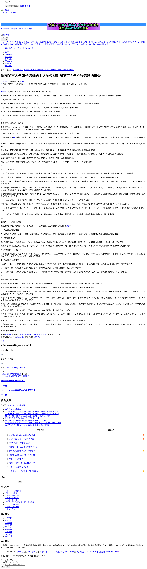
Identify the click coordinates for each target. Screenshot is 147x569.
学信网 (14, 509)
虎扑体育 (15, 507)
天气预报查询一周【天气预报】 (24, 502)
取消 (3, 567)
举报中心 (8, 527)
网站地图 (8, 525)
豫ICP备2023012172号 (66, 552)
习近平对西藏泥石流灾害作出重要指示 (25, 42)
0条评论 (23, 81)
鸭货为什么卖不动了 (57, 44)
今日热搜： (5, 42)
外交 (14, 137)
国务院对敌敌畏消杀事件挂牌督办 (22, 451)
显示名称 (4, 562)
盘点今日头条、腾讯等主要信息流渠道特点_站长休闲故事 (27, 425)
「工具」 (8, 502)
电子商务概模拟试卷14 (13, 409)
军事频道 (8, 61)
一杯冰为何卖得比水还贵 (100, 44)
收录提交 (8, 534)
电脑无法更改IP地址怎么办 (11, 374)
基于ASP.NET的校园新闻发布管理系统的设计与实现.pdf (26, 420)
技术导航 (37, 337)
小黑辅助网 (16, 491)
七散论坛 (15, 498)
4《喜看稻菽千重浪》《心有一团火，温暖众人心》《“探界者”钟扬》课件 (33, 423)
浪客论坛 (15, 495)
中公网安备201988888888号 (107, 552)
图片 (9, 29)
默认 (16, 6)
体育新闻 (8, 59)
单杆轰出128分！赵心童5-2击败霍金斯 (23, 471)
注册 (21, 6)
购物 (30, 29)
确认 (8, 567)
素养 (68, 226)
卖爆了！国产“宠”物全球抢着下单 (78, 44)
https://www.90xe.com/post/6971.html (33, 335)
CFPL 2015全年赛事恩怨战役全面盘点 (15, 376)
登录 (24, 6)
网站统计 (8, 532)
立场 (23, 368)
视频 (13, 29)
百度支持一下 (10, 48)
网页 (2, 29)
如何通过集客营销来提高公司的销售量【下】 (22, 418)
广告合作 (8, 520)
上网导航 (4, 81)
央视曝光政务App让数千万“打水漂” (35, 44)
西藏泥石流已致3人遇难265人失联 (53, 42)
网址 (2, 564)
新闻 (20, 29)
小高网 (14, 493)
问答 (23, 29)
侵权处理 (8, 536)
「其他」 (8, 491)
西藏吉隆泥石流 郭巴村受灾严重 (78, 42)
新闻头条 (8, 54)
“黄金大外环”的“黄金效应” (101, 42)
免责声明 (8, 518)
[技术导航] (5, 10)
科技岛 (14, 500)
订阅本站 (8, 529)
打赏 (2, 341)
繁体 (28, 6)
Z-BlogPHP (32, 552)
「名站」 (8, 504)
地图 (16, 29)
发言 (6, 92)
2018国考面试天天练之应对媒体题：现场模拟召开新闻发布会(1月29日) (32, 411)
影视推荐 (8, 57)
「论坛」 (8, 495)
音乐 (6, 29)
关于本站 (8, 523)
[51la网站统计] (118, 552)
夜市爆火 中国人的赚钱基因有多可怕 (125, 42)
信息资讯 (8, 66)
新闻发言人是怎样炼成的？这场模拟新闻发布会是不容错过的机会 (49, 70)
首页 (7, 52)
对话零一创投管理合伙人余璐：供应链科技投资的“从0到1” (27, 416)
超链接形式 (20, 337)
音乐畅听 (8, 63)
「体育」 (8, 507)
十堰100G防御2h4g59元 (25, 48)
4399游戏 (15, 504)
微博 (26, 29)
